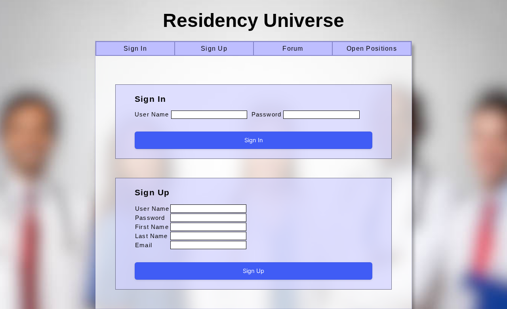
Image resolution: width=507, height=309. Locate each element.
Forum (292, 48)
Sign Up (214, 48)
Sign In (135, 48)
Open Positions (372, 48)
